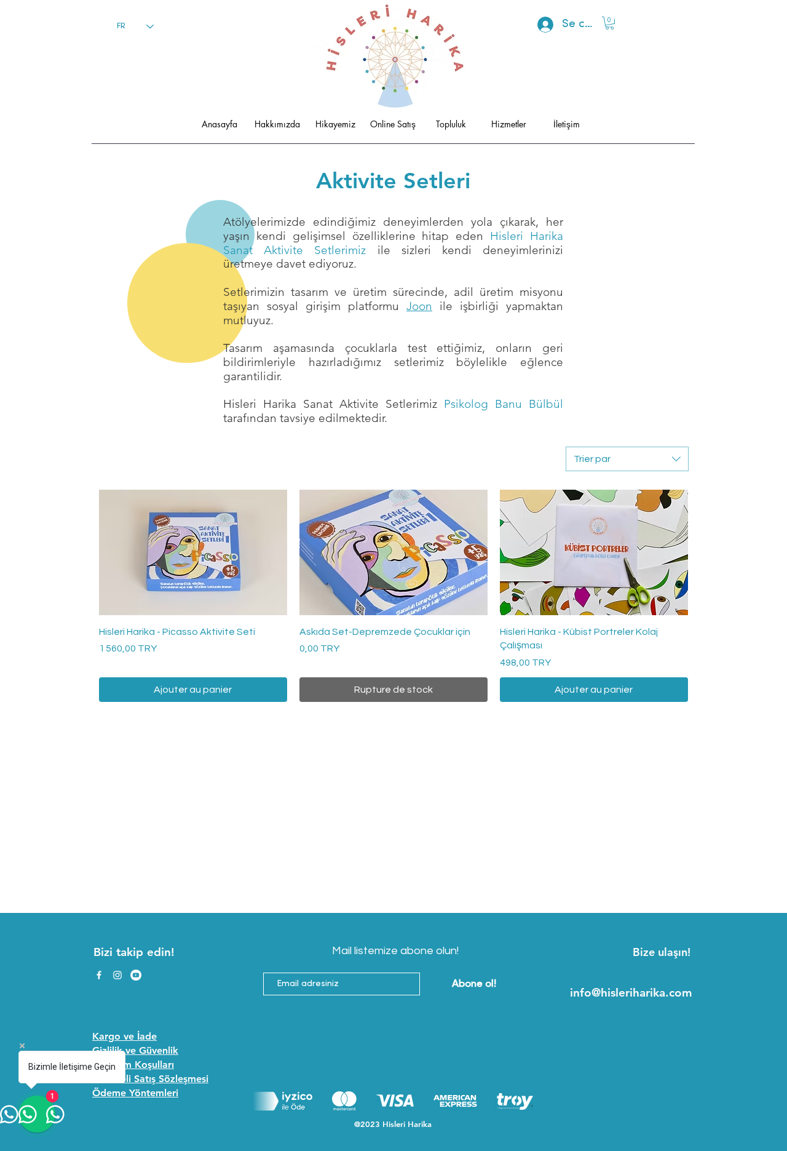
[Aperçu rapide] (193, 552)
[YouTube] (135, 975)
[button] (609, 23)
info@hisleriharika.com (631, 993)
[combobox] (627, 459)
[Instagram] (117, 975)
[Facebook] (99, 975)
